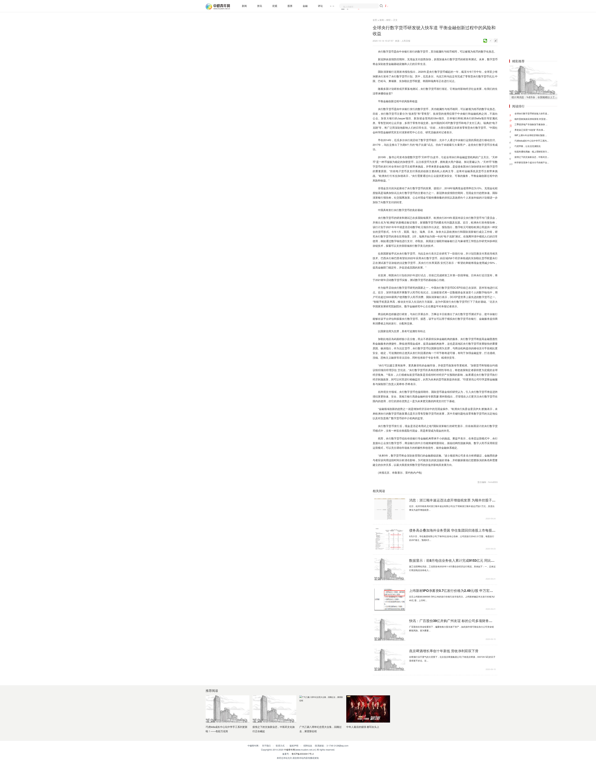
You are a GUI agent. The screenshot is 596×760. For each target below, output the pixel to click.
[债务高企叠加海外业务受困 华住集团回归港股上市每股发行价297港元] (389, 539)
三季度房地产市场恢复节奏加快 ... (531, 124)
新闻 (244, 6)
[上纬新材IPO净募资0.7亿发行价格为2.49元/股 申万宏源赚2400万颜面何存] (389, 599)
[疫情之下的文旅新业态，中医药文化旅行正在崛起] (274, 709)
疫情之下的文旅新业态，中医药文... (532, 156)
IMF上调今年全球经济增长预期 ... (531, 135)
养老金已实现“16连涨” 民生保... (530, 129)
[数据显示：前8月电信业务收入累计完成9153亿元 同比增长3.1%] (389, 569)
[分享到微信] (485, 41)
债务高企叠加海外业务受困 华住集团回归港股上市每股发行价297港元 (452, 530)
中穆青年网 (289, 749)
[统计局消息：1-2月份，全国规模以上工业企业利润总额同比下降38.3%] (533, 80)
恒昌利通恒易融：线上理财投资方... (532, 151)
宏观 (274, 6)
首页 (375, 19)
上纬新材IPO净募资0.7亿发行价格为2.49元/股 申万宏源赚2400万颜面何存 (452, 590)
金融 (305, 6)
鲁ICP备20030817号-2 (302, 753)
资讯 (259, 6)
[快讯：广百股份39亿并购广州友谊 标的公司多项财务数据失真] (389, 630)
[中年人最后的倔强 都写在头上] (368, 709)
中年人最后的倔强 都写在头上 (362, 727)
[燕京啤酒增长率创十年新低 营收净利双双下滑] (389, 660)
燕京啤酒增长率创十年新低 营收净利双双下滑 (443, 651)
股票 (289, 6)
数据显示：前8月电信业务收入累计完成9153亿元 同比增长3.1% (452, 560)
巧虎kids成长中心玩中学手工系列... (532, 140)
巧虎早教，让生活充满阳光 (528, 146)
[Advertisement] (533, 35)
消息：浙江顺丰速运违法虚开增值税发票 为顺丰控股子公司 (452, 500)
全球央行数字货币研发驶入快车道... (532, 113)
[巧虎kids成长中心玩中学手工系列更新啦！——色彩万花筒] (227, 709)
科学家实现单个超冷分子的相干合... (532, 162)
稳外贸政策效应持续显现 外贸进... (531, 118)
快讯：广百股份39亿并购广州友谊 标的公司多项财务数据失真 (452, 620)
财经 (388, 19)
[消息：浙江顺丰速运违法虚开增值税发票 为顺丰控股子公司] (389, 509)
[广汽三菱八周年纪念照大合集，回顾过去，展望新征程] (321, 709)
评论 (320, 6)
